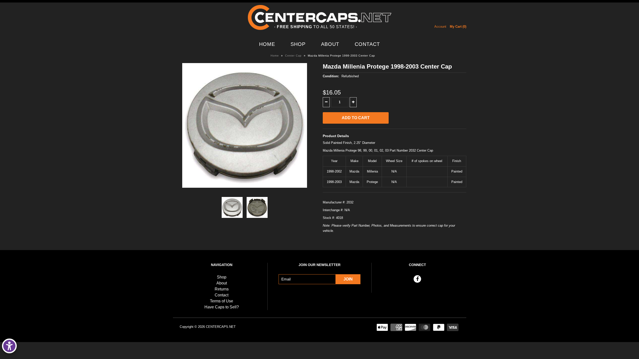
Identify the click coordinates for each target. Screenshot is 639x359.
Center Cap (293, 55)
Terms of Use (221, 301)
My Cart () (458, 26)
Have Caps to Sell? (221, 307)
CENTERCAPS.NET (221, 327)
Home (267, 44)
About (330, 44)
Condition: (331, 76)
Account (440, 26)
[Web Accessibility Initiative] (9, 346)
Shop (298, 44)
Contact (367, 44)
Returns (222, 289)
